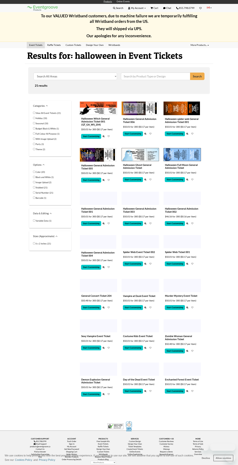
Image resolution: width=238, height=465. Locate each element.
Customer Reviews (166, 441)
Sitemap (166, 449)
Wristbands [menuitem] (114, 45)
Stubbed (41, 187)
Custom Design (135, 441)
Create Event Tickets (135, 449)
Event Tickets (103, 444)
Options (37, 164)
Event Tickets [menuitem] (35, 45)
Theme (40, 149)
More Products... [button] (199, 45)
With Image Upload (46, 139)
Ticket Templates (135, 446)
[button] (118, 8)
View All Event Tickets (48, 113)
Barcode (40, 198)
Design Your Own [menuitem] (95, 45)
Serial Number (44, 192)
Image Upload (43, 182)
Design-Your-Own (135, 444)
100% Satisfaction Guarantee (129, 426)
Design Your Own (103, 449)
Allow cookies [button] (223, 458)
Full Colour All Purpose (47, 133)
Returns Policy (198, 449)
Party (39, 144)
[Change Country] (209, 8)
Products (108, 1)
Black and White (44, 177)
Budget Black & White (47, 128)
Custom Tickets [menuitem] (73, 45)
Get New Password (71, 449)
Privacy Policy (47, 460)
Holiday (41, 118)
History (166, 446)
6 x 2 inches (43, 243)
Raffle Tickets (103, 446)
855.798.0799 (186, 7)
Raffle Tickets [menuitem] (54, 45)
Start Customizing (91, 136)
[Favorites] (200, 8)
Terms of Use (198, 441)
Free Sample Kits (103, 441)
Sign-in (71, 444)
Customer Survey (166, 444)
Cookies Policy (23, 460)
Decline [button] (206, 458)
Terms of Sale (198, 444)
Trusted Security (115, 426)
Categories (39, 105)
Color (40, 172)
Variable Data (43, 220)
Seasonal (41, 123)
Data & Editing (41, 213)
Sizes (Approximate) (44, 236)
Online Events (123, 1)
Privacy (198, 446)
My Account (71, 446)
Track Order (71, 441)
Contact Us (40, 449)
